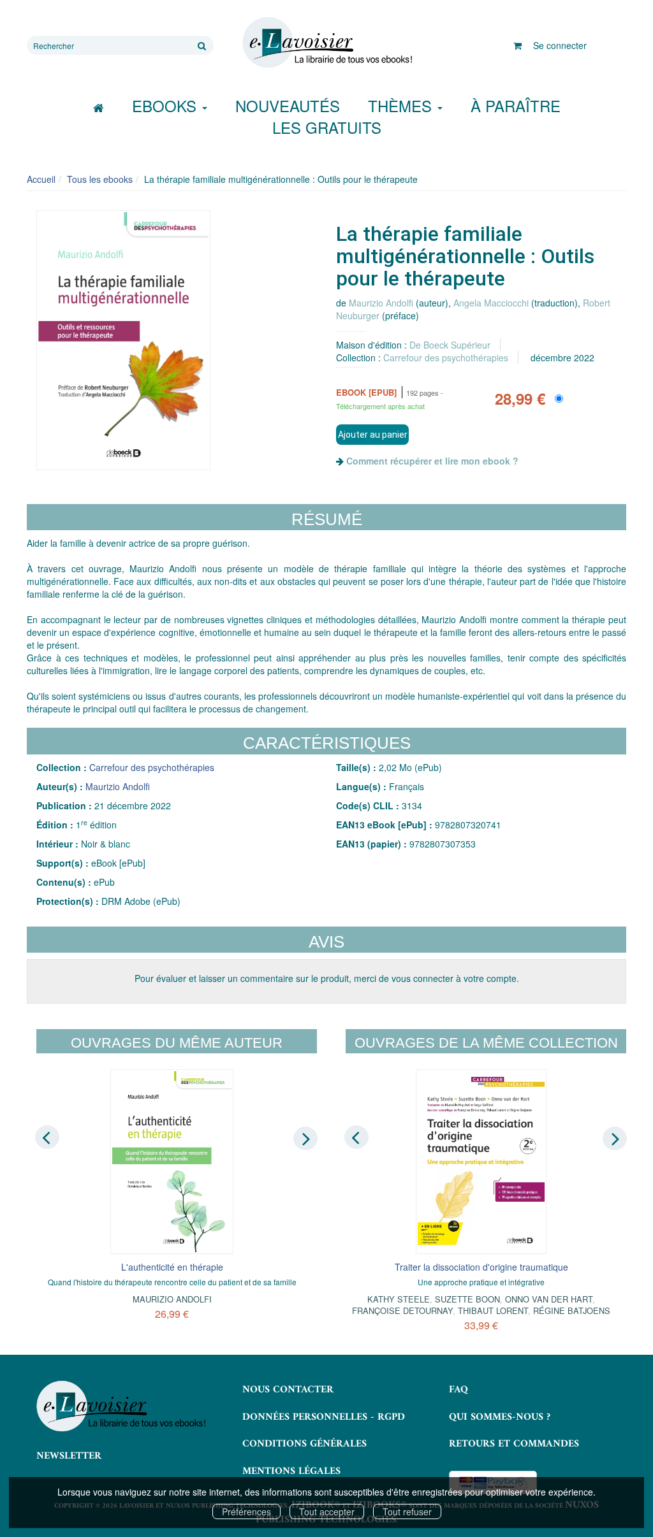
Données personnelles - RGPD (323, 1417)
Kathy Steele (398, 1299)
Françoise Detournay (402, 1310)
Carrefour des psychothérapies (445, 357)
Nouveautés (287, 105)
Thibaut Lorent (493, 1310)
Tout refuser (407, 1511)
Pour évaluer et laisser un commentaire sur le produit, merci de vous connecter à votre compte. (327, 978)
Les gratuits (326, 127)
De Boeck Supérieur (449, 344)
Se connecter (560, 45)
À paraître (516, 105)
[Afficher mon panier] (517, 45)
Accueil (41, 179)
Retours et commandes (514, 1444)
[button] (123, 340)
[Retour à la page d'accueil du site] (326, 43)
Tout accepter (327, 1511)
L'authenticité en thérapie (172, 1266)
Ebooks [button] (166, 105)
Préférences (246, 1511)
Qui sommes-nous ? (499, 1417)
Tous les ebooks (100, 179)
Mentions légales (291, 1471)
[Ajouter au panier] (372, 434)
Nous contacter (288, 1390)
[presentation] (47, 1137)
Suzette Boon (467, 1299)
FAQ (458, 1390)
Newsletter (68, 1456)
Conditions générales (304, 1444)
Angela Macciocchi (491, 302)
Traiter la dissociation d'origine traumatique (481, 1266)
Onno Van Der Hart (548, 1299)
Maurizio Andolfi (381, 302)
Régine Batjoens (571, 1310)
